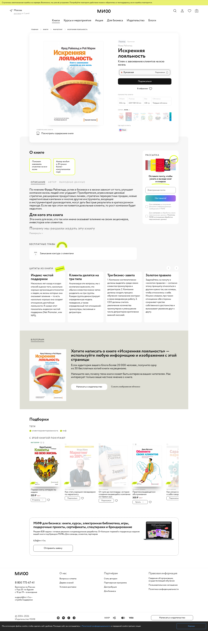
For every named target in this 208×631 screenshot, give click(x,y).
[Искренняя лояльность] (121, 116)
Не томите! (160, 198)
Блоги (152, 20)
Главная (34, 30)
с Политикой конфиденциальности (95, 626)
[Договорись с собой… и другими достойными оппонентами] (143, 116)
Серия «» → (124, 110)
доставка (17, 14)
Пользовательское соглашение (163, 585)
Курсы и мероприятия (77, 20)
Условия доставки (67, 587)
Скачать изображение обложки (125, 386)
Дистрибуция (110, 587)
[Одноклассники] (68, 617)
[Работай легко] (136, 116)
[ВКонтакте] (63, 617)
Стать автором (110, 578)
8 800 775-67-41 (25, 582)
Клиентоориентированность (45, 431)
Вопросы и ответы (68, 578)
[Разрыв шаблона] (158, 116)
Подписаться (145, 81)
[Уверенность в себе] (150, 116)
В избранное (142, 88)
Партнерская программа (115, 583)
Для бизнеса (115, 20)
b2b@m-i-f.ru (39, 540)
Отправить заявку (53, 548)
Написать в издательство (89, 387)
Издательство (136, 20)
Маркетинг (58, 30)
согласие (156, 204)
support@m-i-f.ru (23, 597)
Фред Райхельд (125, 45)
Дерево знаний (66, 583)
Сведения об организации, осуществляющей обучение (161, 579)
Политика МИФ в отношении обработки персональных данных (162, 217)
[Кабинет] (182, 11)
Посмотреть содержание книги (57, 133)
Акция (99, 20)
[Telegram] (74, 617)
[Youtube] (58, 617)
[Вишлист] (189, 10)
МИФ (64, 431)
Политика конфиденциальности (164, 589)
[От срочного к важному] (129, 116)
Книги (56, 20)
